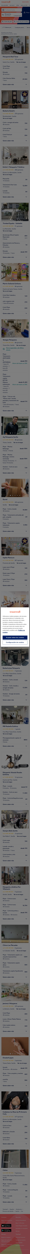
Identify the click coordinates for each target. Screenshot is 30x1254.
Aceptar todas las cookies (15, 637)
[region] (15, 627)
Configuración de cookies (15, 642)
